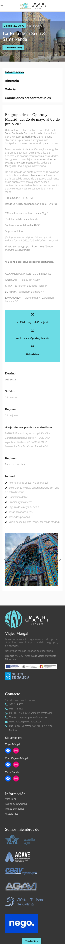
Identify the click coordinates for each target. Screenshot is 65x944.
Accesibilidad (11, 813)
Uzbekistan (11, 379)
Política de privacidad (16, 803)
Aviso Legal (10, 798)
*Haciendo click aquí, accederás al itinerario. (29, 261)
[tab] (32, 72)
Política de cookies (14, 808)
